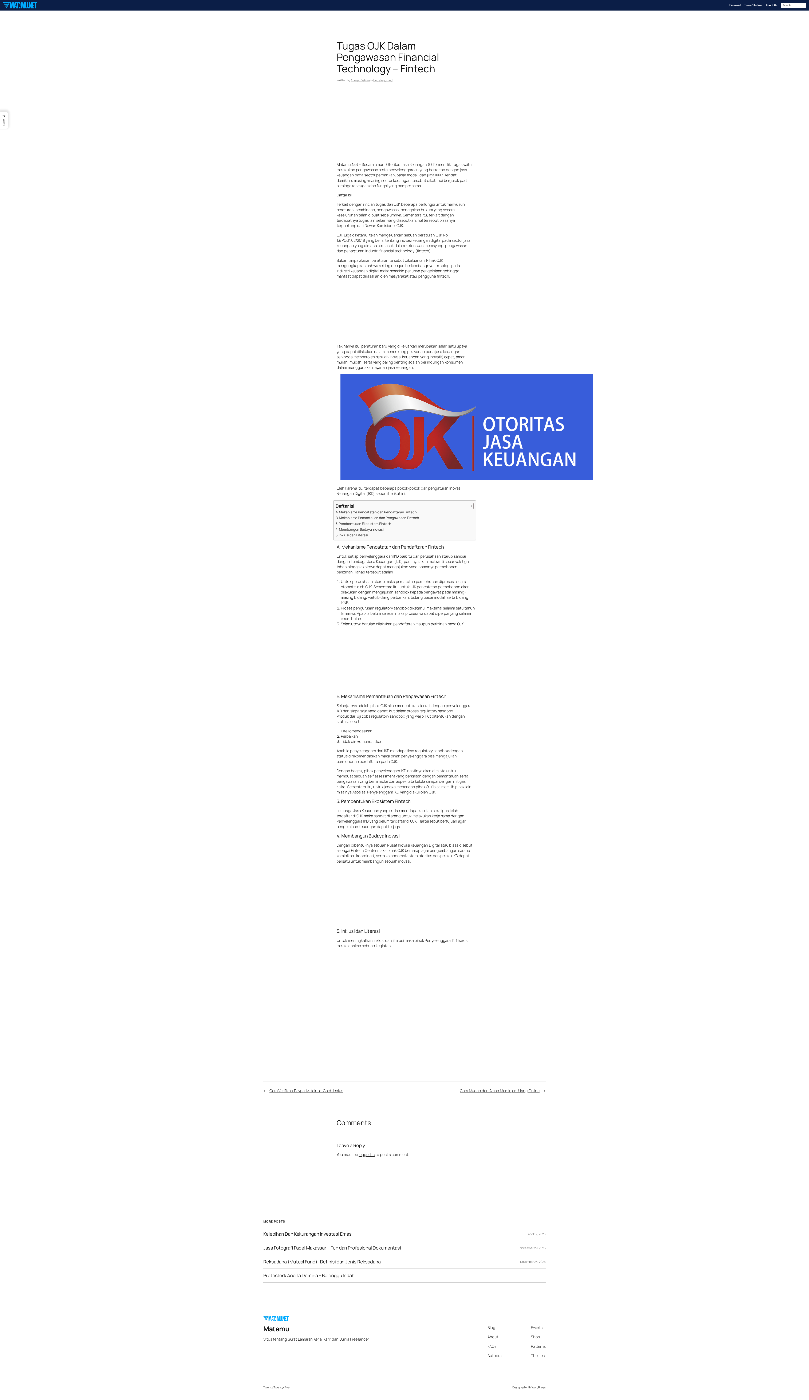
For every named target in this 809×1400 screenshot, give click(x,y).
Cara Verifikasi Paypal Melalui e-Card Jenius (306, 1090)
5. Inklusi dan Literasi (352, 535)
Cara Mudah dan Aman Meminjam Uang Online (500, 1090)
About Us (771, 5)
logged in (367, 1154)
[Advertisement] (405, 128)
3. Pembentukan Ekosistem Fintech (363, 523)
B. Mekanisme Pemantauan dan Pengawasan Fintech (377, 517)
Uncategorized (383, 80)
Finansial (735, 5)
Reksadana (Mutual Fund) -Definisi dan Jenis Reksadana (322, 1261)
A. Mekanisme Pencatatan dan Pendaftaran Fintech (376, 512)
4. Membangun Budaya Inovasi (360, 529)
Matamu (276, 1328)
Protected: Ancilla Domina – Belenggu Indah (309, 1275)
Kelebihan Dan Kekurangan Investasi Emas (307, 1234)
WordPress (539, 1387)
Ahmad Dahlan (360, 80)
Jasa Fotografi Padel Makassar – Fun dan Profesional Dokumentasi (332, 1248)
